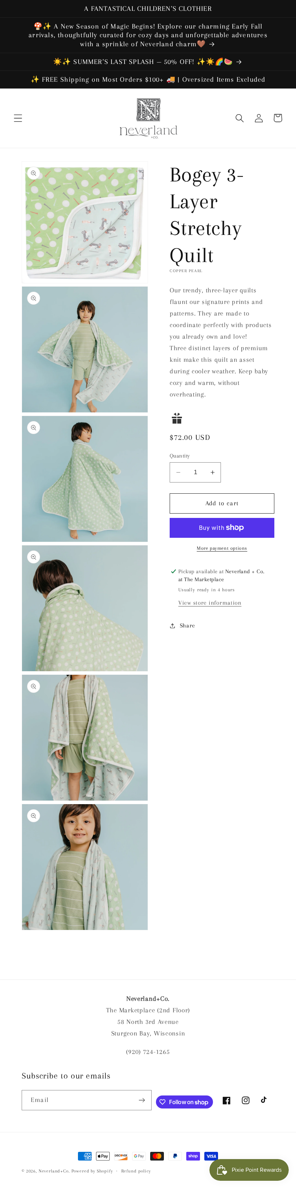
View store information (209, 602)
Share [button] (187, 625)
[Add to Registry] (222, 418)
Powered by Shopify (92, 1171)
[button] (18, 118)
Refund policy (136, 1171)
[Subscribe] (141, 1100)
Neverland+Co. (55, 1171)
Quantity (180, 456)
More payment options (222, 548)
